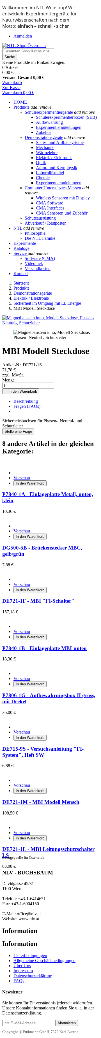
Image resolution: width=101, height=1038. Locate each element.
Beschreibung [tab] (25, 401)
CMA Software (49, 203)
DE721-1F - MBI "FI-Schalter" (38, 601)
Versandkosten (37, 268)
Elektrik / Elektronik (54, 157)
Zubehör (43, 132)
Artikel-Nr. (12, 364)
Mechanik (45, 147)
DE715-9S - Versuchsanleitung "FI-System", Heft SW (43, 752)
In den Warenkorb (20, 391)
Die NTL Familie (40, 238)
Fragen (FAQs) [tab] (26, 406)
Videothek (34, 263)
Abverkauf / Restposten (45, 223)
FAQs (18, 980)
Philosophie (35, 233)
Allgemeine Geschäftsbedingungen (44, 960)
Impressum (23, 970)
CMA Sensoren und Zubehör (62, 213)
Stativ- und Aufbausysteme (60, 142)
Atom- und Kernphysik (56, 167)
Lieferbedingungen (30, 955)
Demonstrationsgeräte (44, 137)
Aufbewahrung (49, 122)
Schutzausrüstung (40, 218)
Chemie (43, 177)
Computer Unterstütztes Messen (53, 187)
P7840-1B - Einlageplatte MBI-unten (44, 648)
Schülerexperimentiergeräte (49, 112)
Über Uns (22, 965)
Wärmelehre (47, 152)
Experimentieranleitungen (58, 127)
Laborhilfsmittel (50, 172)
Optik (41, 162)
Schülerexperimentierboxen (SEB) (66, 117)
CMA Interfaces (50, 208)
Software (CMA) (40, 258)
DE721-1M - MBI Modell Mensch (40, 802)
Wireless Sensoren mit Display (63, 198)
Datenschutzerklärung (32, 975)
